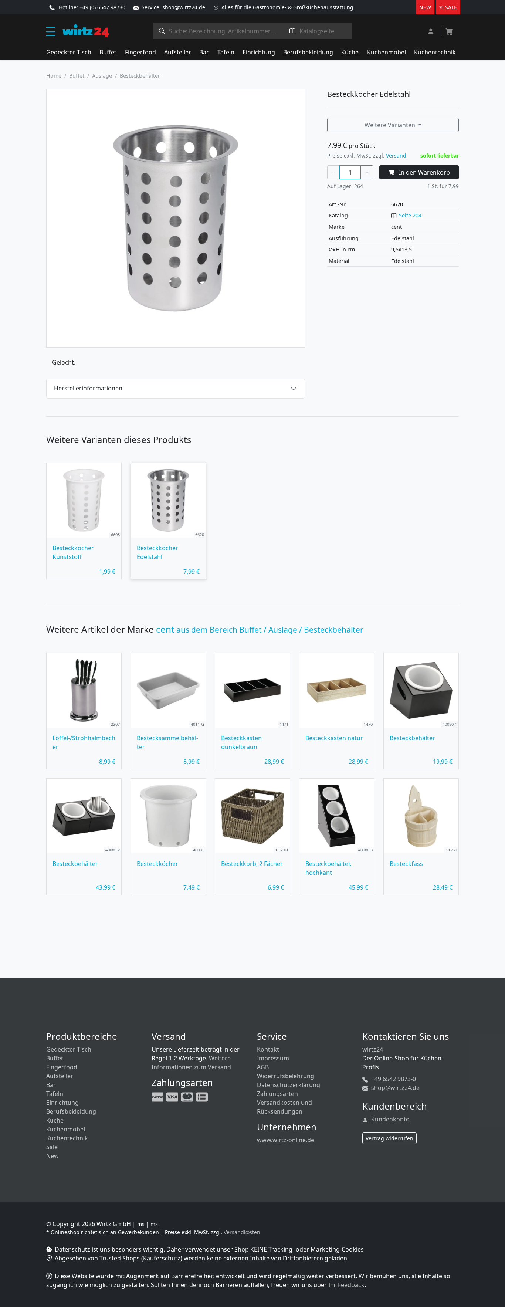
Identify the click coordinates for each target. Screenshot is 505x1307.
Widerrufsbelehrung (285, 1076)
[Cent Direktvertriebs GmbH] (86, 30)
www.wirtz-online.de (285, 1140)
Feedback (351, 1285)
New (52, 1156)
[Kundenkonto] (431, 30)
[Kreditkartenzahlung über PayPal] (173, 1096)
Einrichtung (259, 52)
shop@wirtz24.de (395, 1088)
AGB (263, 1067)
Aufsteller (177, 52)
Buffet (107, 52)
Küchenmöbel (386, 52)
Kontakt (268, 1049)
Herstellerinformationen (88, 388)
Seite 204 (410, 215)
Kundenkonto (390, 1119)
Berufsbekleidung (308, 52)
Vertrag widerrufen (389, 1138)
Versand (396, 155)
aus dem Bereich (259, 629)
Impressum (273, 1058)
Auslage (102, 75)
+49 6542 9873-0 (393, 1079)
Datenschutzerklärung (288, 1085)
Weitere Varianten (391, 125)
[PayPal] (158, 1096)
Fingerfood (140, 52)
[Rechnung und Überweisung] (202, 1096)
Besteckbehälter (140, 75)
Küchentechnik (435, 52)
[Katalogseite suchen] (292, 31)
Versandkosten (242, 1232)
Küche (350, 52)
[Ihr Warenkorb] (449, 29)
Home (53, 75)
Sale (52, 1147)
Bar (204, 52)
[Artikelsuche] (162, 31)
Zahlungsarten (277, 1094)
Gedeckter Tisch (68, 52)
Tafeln (225, 52)
